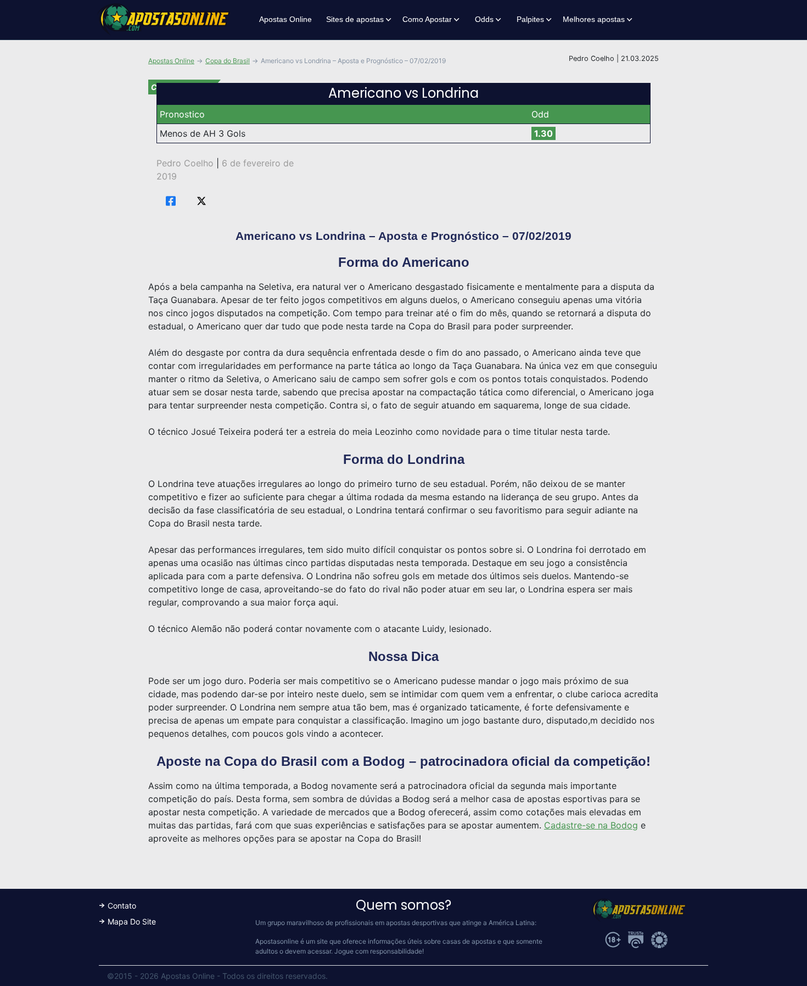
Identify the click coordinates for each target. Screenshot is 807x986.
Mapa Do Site (132, 921)
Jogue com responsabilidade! (379, 951)
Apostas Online (285, 19)
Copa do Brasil (227, 61)
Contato (122, 905)
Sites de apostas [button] (355, 19)
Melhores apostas (594, 19)
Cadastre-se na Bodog (591, 825)
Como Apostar (427, 19)
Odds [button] (484, 19)
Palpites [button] (530, 19)
